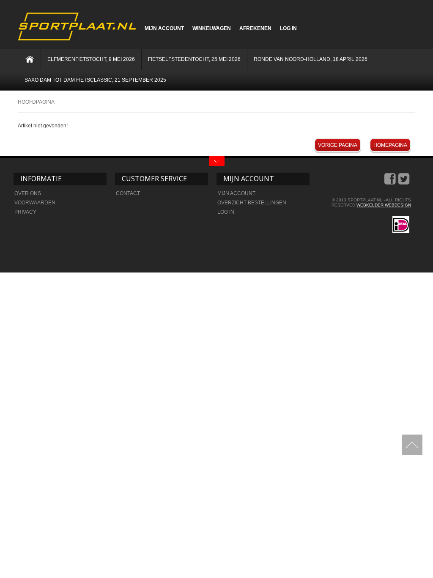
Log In (288, 28)
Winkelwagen (211, 28)
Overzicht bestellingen (251, 203)
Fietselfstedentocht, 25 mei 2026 (194, 59)
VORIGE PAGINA (337, 145)
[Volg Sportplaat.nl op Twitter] (404, 182)
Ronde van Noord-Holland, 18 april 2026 (310, 59)
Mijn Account (164, 28)
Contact (128, 193)
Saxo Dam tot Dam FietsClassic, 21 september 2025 (95, 80)
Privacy (25, 212)
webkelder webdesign (383, 205)
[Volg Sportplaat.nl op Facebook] (390, 182)
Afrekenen (255, 28)
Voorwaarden (34, 203)
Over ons (27, 193)
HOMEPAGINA (390, 145)
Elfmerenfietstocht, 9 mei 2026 (91, 59)
